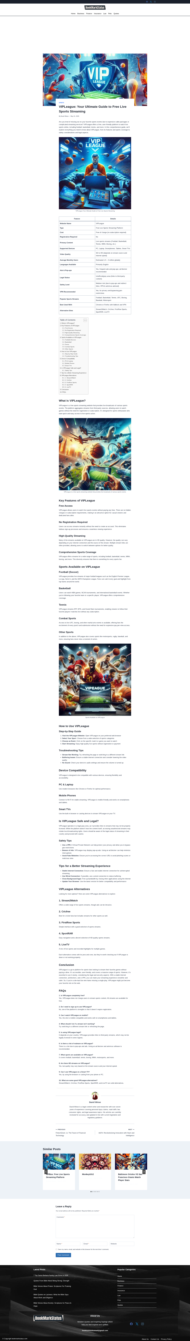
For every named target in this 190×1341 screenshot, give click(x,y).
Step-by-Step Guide (71, 354)
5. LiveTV (68, 387)
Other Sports (69, 349)
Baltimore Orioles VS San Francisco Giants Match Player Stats (130, 1177)
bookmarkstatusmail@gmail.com (95, 1330)
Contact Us (155, 1339)
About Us (145, 1339)
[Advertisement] (95, 31)
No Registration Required (73, 330)
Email (86, 1244)
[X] (151, 1)
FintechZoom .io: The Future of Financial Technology (71, 1133)
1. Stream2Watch (70, 378)
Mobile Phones (69, 363)
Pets (110, 14)
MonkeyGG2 (88, 1174)
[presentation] (59, 1162)
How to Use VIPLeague (69, 351)
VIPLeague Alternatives (68, 375)
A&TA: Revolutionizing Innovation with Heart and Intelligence (116, 1133)
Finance (89, 14)
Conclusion (65, 389)
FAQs (64, 392)
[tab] (91, 1191)
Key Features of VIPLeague (70, 325)
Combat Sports (69, 347)
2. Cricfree (68, 380)
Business (80, 14)
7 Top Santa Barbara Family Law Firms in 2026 (51, 1275)
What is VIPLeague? (68, 323)
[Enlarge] (61, 1318)
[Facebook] (147, 1)
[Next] (144, 1171)
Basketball (68, 342)
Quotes (116, 14)
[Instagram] (154, 1)
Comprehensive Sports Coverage (75, 335)
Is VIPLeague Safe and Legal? (71, 368)
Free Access (69, 328)
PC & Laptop (69, 361)
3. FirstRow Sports (71, 382)
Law (104, 14)
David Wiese (65, 116)
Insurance (97, 14)
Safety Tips (68, 370)
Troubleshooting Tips (71, 356)
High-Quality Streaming (72, 332)
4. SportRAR (69, 385)
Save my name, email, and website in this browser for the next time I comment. (83, 1249)
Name (59, 1244)
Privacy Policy (166, 1339)
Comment (61, 1217)
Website (114, 1244)
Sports (61, 102)
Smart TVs (68, 365)
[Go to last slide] (46, 1171)
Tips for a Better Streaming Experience (73, 373)
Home (73, 14)
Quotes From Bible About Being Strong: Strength (51, 1281)
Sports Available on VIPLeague (71, 337)
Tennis (67, 344)
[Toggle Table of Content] (84, 320)
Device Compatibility (68, 358)
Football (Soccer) (70, 340)
